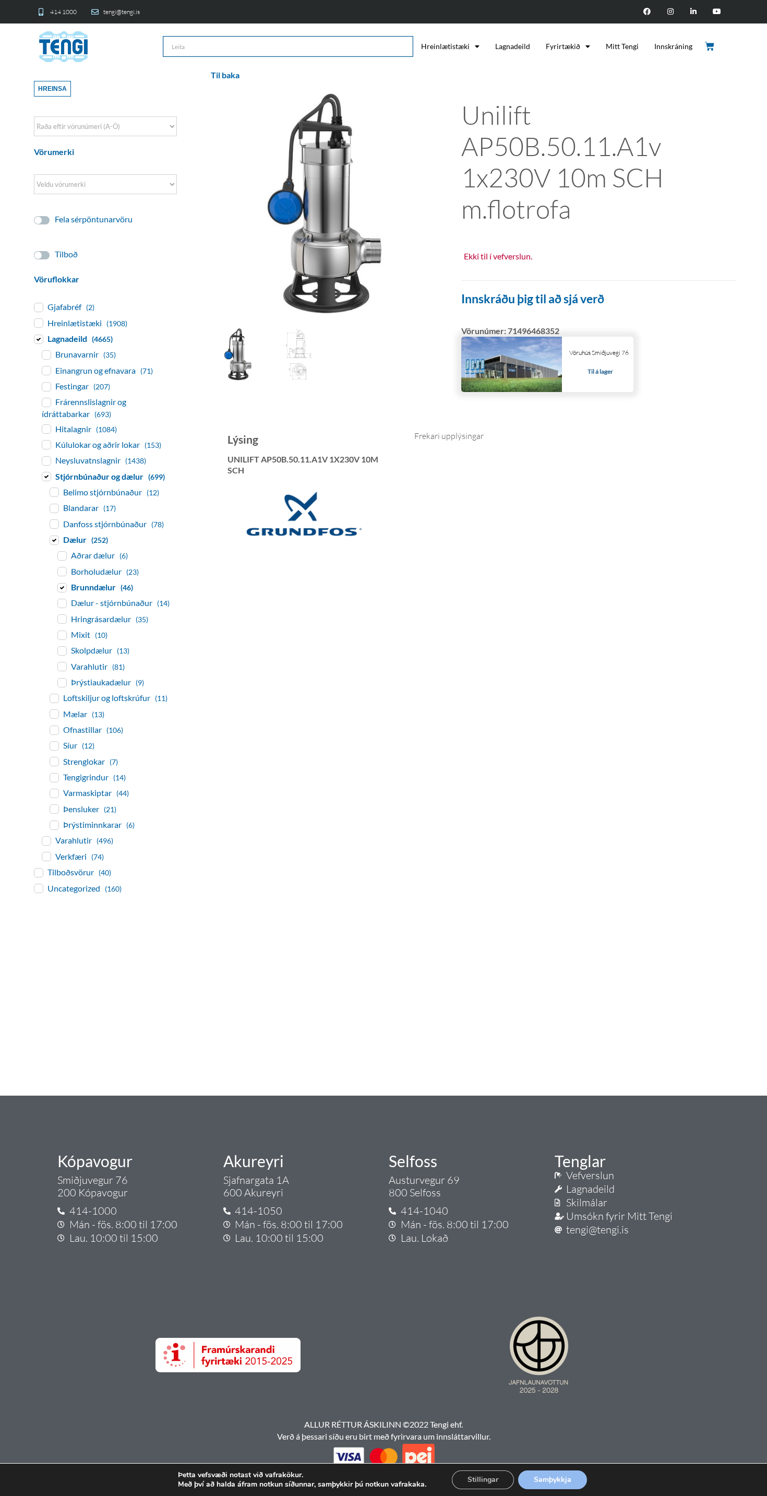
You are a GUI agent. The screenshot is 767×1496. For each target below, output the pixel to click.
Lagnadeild (512, 46)
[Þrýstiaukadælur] (61, 682)
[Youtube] (717, 11)
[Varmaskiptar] (54, 793)
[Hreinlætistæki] (38, 322)
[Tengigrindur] (54, 777)
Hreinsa (52, 88)
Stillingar (483, 1480)
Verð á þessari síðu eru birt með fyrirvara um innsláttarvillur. (383, 1436)
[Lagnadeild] (38, 339)
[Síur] (54, 745)
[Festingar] (46, 386)
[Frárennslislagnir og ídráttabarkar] (46, 402)
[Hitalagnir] (46, 428)
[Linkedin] (693, 11)
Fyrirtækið (563, 46)
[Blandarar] (54, 508)
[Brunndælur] (61, 587)
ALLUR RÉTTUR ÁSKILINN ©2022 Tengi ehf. (383, 1424)
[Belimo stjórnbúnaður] (54, 492)
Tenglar (580, 1160)
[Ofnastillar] (54, 730)
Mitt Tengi (622, 46)
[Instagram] (670, 11)
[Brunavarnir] (46, 354)
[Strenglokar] (54, 761)
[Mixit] (61, 635)
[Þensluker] (54, 808)
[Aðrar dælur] (61, 555)
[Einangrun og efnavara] (46, 370)
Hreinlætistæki (445, 46)
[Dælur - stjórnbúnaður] (61, 603)
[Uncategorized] (38, 888)
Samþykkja (552, 1480)
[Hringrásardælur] (61, 618)
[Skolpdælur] (61, 650)
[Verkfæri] (46, 856)
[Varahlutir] (61, 666)
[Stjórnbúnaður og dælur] (46, 476)
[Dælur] (54, 540)
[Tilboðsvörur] (38, 872)
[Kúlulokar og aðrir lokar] (46, 444)
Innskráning (673, 46)
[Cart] (710, 46)
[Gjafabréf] (38, 307)
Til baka (225, 75)
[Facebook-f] (646, 11)
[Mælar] (54, 713)
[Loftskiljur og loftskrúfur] (54, 698)
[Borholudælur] (61, 571)
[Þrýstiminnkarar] (54, 825)
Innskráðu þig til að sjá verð (532, 298)
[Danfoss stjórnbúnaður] (54, 523)
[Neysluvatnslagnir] (46, 460)
